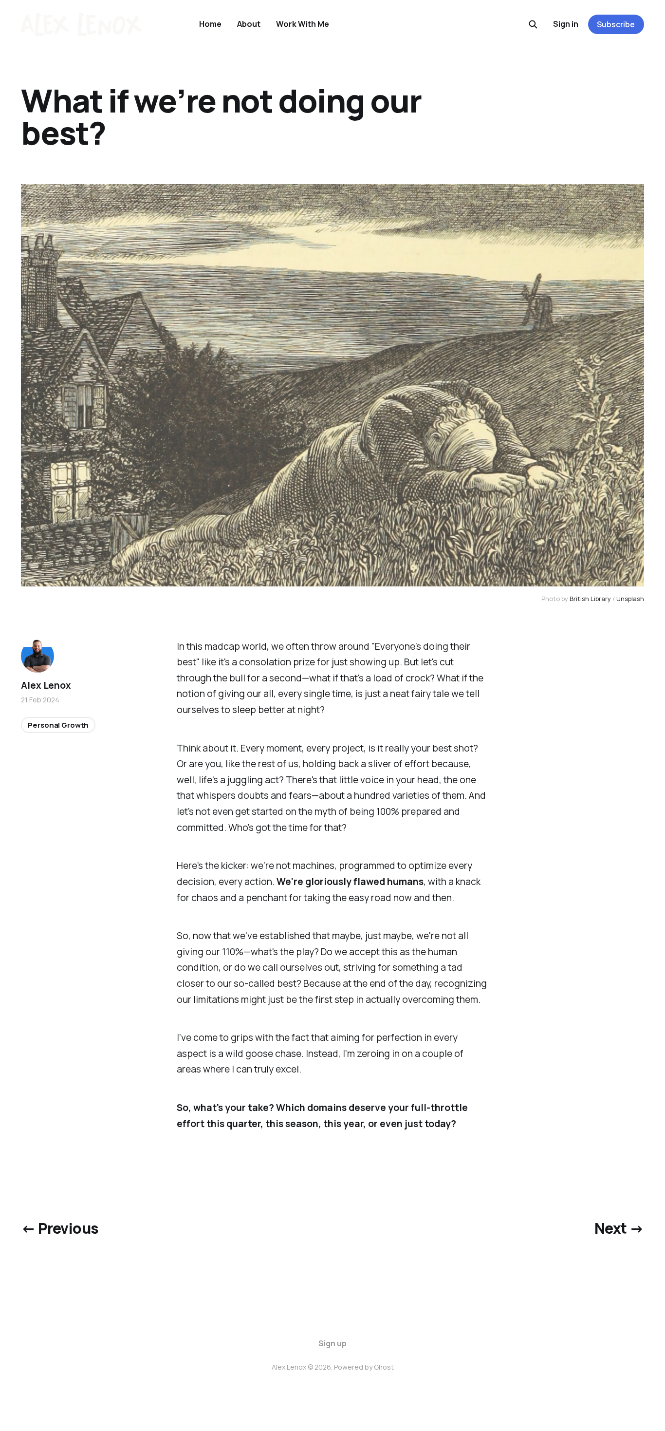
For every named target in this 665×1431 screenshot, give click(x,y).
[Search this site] (533, 24)
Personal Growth (58, 724)
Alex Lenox (46, 685)
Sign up (332, 1343)
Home (210, 24)
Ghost (384, 1367)
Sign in (565, 24)
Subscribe (616, 24)
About (248, 24)
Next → (619, 1228)
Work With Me (302, 24)
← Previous (59, 1228)
